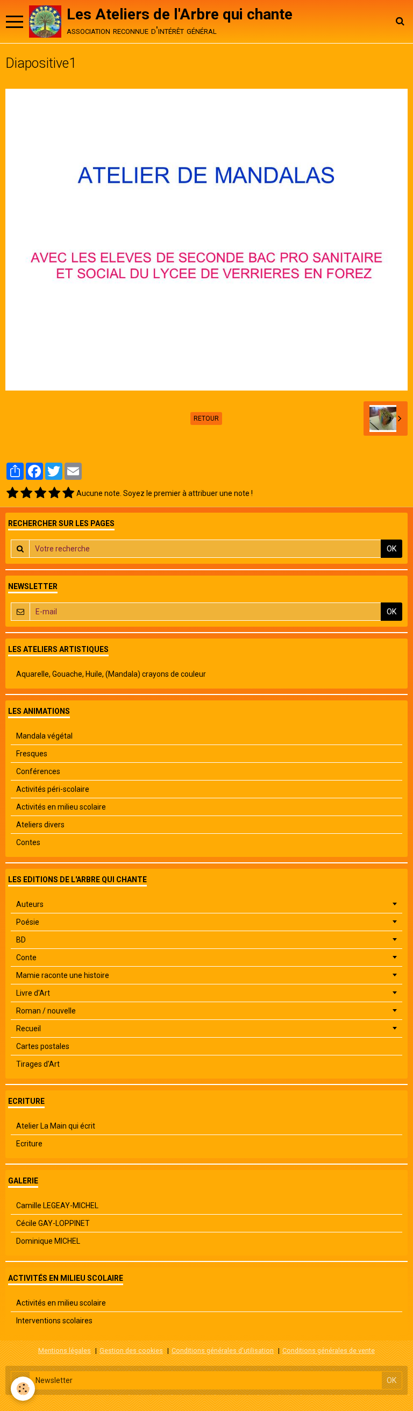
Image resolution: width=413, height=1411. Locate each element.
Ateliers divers (40, 824)
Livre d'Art (33, 993)
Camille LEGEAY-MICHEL (57, 1205)
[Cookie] (23, 1389)
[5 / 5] (68, 493)
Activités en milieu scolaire (61, 807)
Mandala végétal (44, 736)
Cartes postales (42, 1046)
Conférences (38, 771)
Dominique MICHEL (48, 1241)
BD (21, 939)
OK (391, 548)
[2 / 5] (26, 493)
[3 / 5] (40, 493)
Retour (206, 418)
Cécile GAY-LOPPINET (53, 1223)
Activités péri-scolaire (52, 789)
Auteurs (30, 904)
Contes (28, 842)
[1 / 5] (12, 493)
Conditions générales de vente (328, 1350)
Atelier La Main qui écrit (55, 1126)
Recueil (28, 1028)
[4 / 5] (54, 493)
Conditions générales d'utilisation (223, 1350)
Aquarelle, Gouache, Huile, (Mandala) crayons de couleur (111, 674)
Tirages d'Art (38, 1064)
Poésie (27, 922)
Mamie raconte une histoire (62, 975)
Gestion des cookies (131, 1350)
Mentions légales (64, 1350)
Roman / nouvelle (46, 1010)
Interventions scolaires (54, 1320)
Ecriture (29, 1143)
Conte (26, 957)
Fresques (31, 753)
